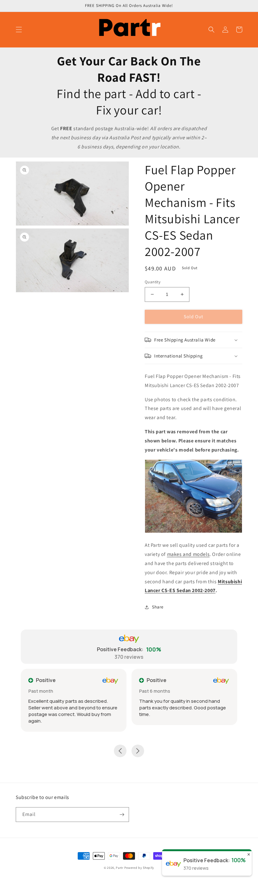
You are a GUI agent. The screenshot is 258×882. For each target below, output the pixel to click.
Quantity (152, 282)
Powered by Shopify (139, 868)
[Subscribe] (122, 814)
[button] (19, 29)
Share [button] (158, 607)
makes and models (188, 554)
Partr (119, 868)
